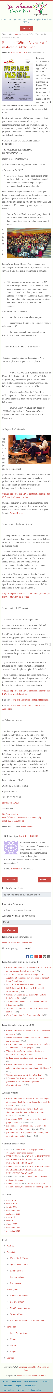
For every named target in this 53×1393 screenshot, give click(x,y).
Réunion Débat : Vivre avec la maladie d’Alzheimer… (25, 45)
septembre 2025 (13, 1213)
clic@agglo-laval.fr (10, 802)
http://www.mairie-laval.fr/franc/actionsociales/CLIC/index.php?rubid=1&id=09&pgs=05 (22, 817)
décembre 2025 (13, 1210)
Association (12, 1251)
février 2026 (11, 1203)
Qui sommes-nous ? (19, 1264)
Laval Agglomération (19, 1332)
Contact (10, 1357)
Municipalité (12, 1289)
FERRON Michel (13, 1156)
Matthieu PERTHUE (19, 52)
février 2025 (11, 1224)
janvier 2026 (12, 1207)
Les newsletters (17, 1276)
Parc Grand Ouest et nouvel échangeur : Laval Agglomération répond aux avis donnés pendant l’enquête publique (27, 977)
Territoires (11, 1326)
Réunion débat (27, 826)
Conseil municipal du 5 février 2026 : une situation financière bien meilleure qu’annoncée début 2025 (27, 1112)
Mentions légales (34, 1390)
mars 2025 (11, 1220)
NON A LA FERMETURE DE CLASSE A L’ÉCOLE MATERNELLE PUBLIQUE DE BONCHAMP (25, 988)
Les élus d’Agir (17, 1301)
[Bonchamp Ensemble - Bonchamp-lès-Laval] (26, 15)
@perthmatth (16, 868)
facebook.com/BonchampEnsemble (17, 942)
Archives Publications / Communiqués (27, 1320)
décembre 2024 (13, 1227)
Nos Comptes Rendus (20, 1307)
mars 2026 (11, 1200)
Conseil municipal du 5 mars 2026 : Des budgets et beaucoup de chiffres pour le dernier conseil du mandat (28, 1102)
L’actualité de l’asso (19, 1258)
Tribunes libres (16, 1314)
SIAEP (13, 1345)
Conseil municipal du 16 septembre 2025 (24, 1015)
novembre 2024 (13, 1230)
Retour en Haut (38, 1375)
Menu (25, 28)
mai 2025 (10, 1217)
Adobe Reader (16, 512)
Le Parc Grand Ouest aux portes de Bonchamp (26, 1057)
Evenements (15, 1283)
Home (16, 34)
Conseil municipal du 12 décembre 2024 (24, 1074)
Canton (13, 1339)
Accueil (10, 1245)
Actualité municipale (19, 1295)
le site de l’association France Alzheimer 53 (30, 699)
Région (13, 1351)
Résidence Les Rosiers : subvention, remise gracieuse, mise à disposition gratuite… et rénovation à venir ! (25, 1081)
